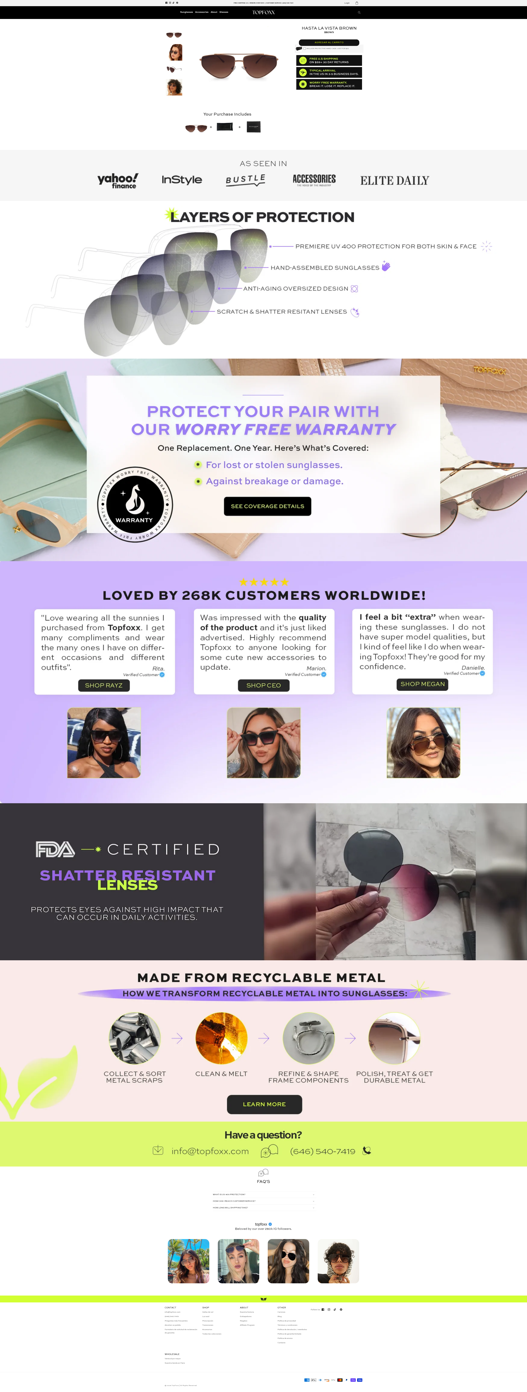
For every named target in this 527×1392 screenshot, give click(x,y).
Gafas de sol (207, 1312)
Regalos (243, 1321)
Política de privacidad (286, 1321)
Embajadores (246, 1316)
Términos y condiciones (287, 1325)
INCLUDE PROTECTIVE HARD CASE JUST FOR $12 (328, 48)
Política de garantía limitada (289, 1334)
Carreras (281, 1312)
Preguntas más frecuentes (176, 1321)
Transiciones (207, 1325)
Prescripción (207, 1321)
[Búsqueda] (359, 12)
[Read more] (263, 460)
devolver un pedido (173, 1325)
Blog (279, 1316)
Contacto (281, 1343)
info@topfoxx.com (172, 1312)
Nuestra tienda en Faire (175, 1363)
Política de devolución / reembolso (292, 1329)
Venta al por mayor (173, 1359)
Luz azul (205, 1316)
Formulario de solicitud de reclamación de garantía (181, 1331)
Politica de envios (285, 1338)
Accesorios (207, 1329)
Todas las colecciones (211, 1334)
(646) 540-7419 (172, 1316)
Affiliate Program (247, 1325)
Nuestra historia (247, 1312)
